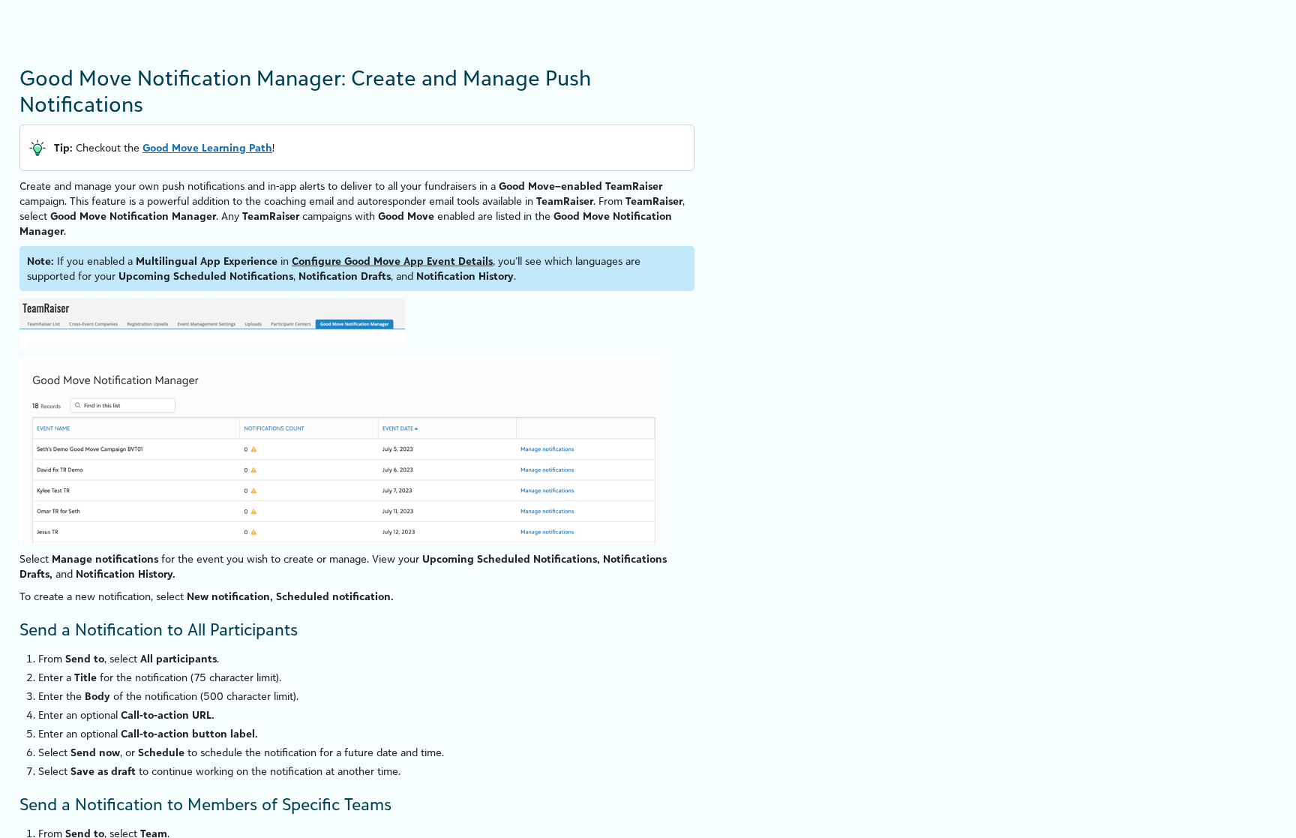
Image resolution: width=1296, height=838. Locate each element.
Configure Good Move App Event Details (392, 260)
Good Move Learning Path (207, 147)
